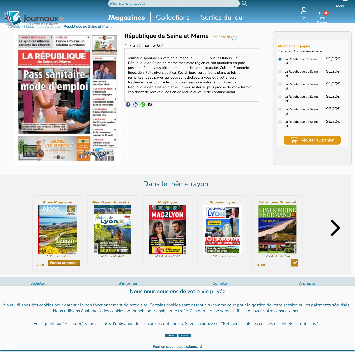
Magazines (126, 17)
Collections (173, 17)
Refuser (171, 335)
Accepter (184, 335)
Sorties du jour (223, 17)
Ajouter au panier (317, 140)
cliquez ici (194, 346)
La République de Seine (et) (301, 61)
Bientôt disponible (64, 263)
